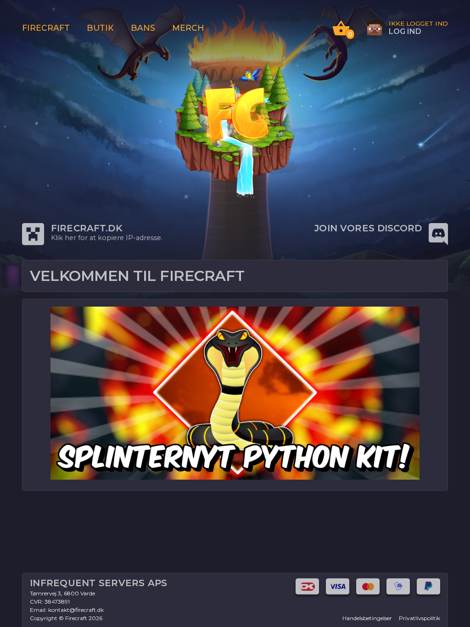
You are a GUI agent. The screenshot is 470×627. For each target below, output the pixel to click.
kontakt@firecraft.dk (76, 609)
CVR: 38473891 (50, 601)
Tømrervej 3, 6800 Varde (62, 593)
